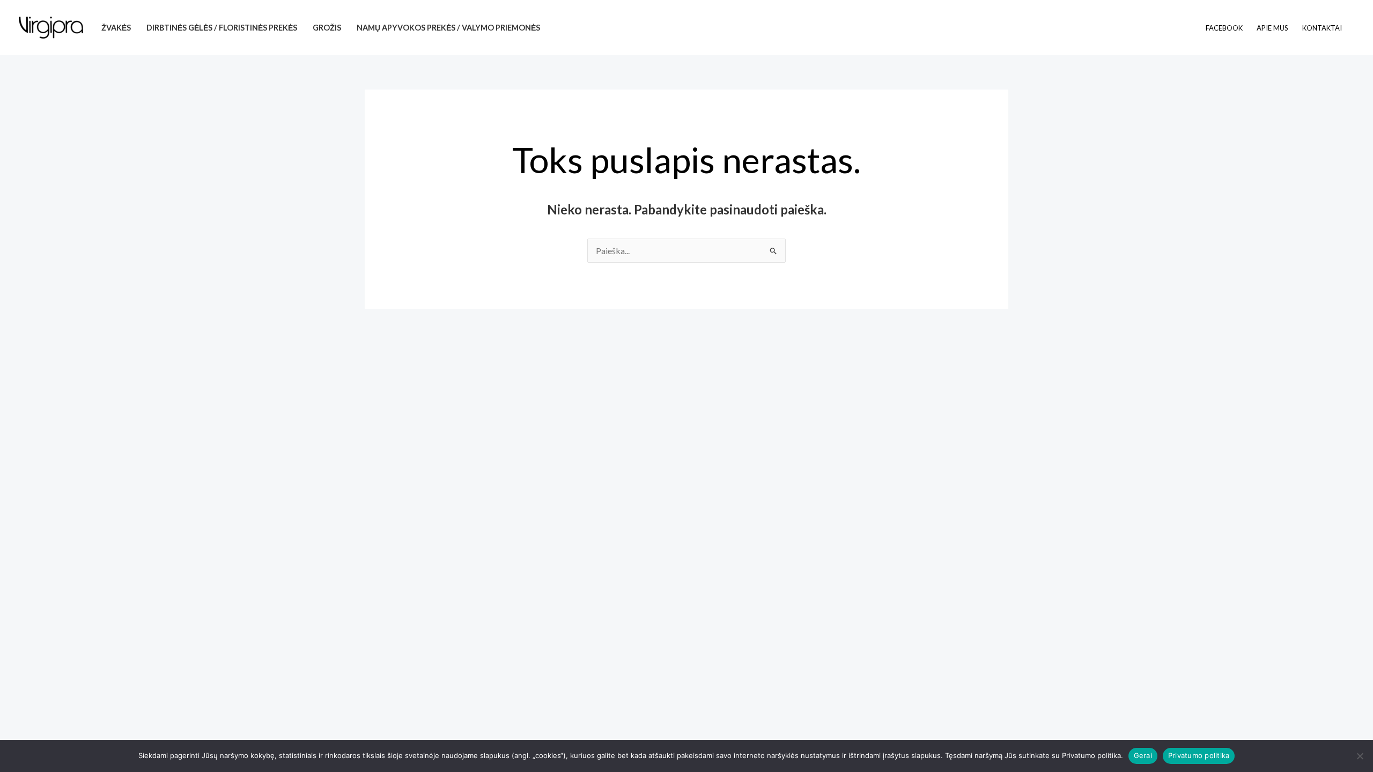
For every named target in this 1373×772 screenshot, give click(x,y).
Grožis (327, 27)
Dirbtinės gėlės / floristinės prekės (221, 27)
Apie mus (1272, 28)
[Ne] (1359, 756)
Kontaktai (1322, 28)
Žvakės (116, 27)
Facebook (1224, 28)
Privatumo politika (1199, 755)
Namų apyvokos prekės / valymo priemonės (448, 27)
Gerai (1143, 755)
